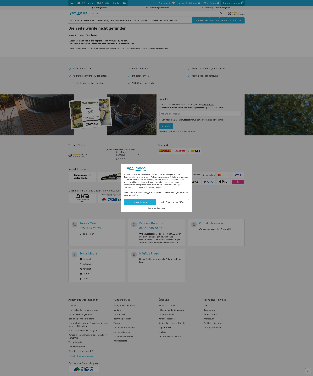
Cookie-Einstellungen (170, 192)
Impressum (161, 208)
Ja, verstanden (140, 202)
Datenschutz (152, 208)
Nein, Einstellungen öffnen (173, 202)
